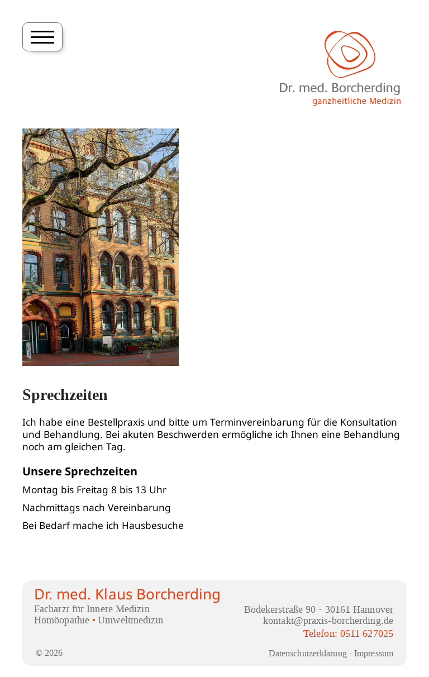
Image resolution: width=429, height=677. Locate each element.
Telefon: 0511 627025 (348, 633)
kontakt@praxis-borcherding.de (328, 620)
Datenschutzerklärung (308, 653)
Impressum (373, 653)
